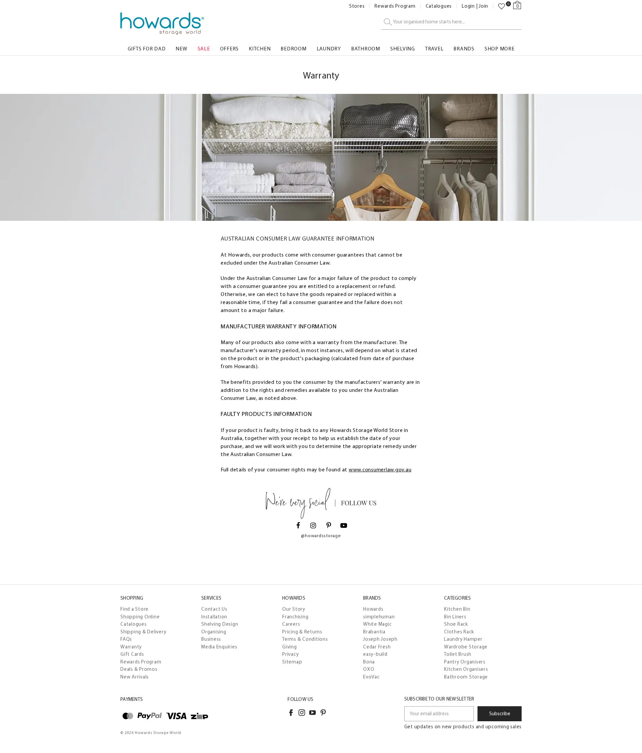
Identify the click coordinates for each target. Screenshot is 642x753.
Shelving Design (219, 624)
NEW (181, 48)
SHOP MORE (500, 48)
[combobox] (451, 22)
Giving (289, 647)
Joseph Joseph (380, 639)
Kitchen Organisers (466, 669)
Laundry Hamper (463, 639)
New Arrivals (134, 677)
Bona (369, 662)
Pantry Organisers (465, 662)
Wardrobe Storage (466, 647)
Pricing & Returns (302, 632)
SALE (204, 48)
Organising (213, 632)
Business (211, 639)
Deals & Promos (138, 669)
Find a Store (134, 609)
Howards (373, 609)
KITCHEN (260, 48)
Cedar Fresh (377, 647)
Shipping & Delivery (143, 632)
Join (483, 6)
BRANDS (463, 48)
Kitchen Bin (457, 609)
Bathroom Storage (466, 677)
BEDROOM (293, 48)
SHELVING (402, 48)
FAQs (126, 639)
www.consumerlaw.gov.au (380, 469)
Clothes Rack (459, 632)
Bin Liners (455, 617)
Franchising (295, 617)
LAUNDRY (329, 48)
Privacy (290, 654)
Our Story (293, 609)
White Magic (377, 624)
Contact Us (214, 609)
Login (468, 6)
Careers (291, 624)
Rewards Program (394, 6)
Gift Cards (132, 654)
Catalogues (439, 6)
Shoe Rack (456, 624)
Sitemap (292, 662)
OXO (368, 669)
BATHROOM (365, 48)
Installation (214, 617)
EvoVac (371, 677)
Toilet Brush (457, 654)
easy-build (375, 654)
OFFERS (229, 48)
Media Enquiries (219, 647)
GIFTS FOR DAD (147, 48)
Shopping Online (139, 617)
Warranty (131, 647)
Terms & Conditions (305, 639)
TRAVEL (434, 48)
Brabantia (374, 632)
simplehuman (379, 617)
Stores (357, 6)
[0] (501, 6)
